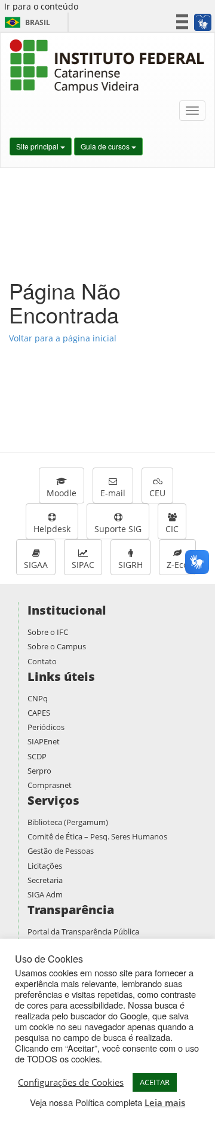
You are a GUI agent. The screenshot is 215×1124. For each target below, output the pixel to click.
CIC (172, 528)
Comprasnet (49, 785)
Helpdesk (51, 528)
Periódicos (45, 727)
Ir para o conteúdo (41, 6)
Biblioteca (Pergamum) (67, 822)
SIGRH (130, 564)
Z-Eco (177, 564)
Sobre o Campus (56, 646)
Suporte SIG (118, 528)
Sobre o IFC (47, 632)
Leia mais (165, 1102)
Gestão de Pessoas (60, 850)
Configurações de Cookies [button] (71, 1082)
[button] (202, 22)
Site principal (38, 146)
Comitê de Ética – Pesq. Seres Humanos (97, 836)
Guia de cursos (106, 146)
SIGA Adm (45, 894)
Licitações (44, 865)
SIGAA (36, 564)
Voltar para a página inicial (62, 338)
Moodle (61, 493)
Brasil (25, 22)
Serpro (39, 770)
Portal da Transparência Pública (83, 931)
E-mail (112, 493)
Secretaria (45, 880)
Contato (42, 661)
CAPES (38, 712)
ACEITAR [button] (155, 1082)
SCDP (37, 756)
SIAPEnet (43, 741)
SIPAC (83, 564)
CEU (157, 493)
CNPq (37, 698)
